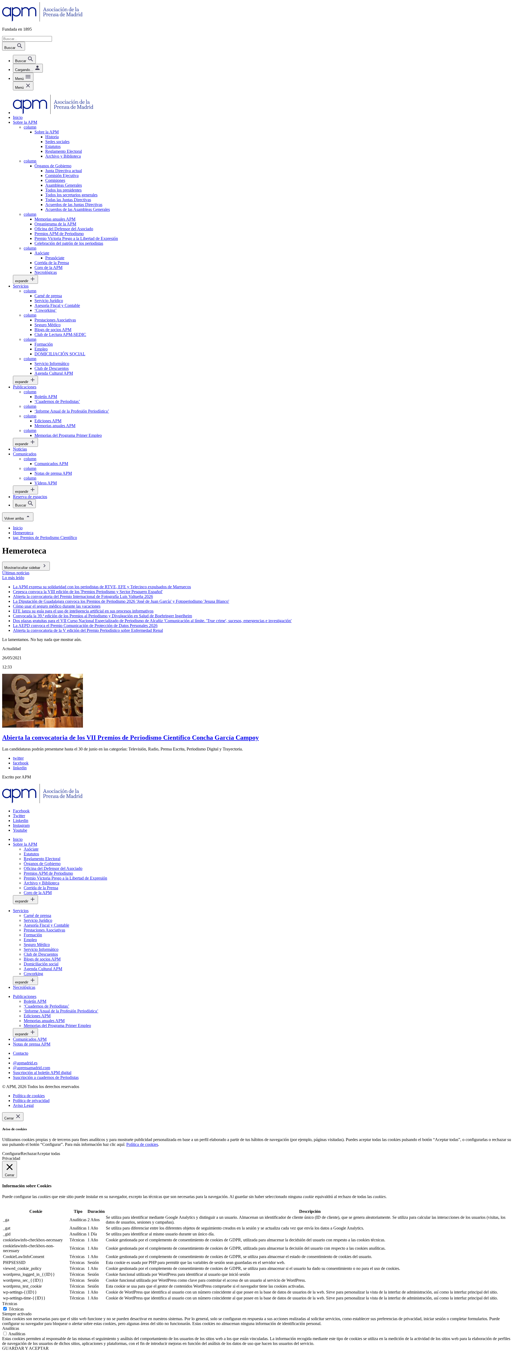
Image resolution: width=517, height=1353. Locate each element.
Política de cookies (142, 1144)
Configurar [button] (11, 1153)
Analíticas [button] (10, 1328)
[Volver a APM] (42, 20)
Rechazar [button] (29, 1153)
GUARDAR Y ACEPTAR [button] (25, 1348)
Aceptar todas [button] (48, 1153)
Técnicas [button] (9, 1303)
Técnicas (16, 1309)
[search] (24, 59)
